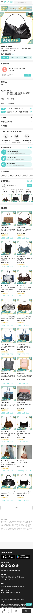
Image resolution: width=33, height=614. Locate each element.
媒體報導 (18, 592)
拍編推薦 (12, 592)
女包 (8, 99)
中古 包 (23, 529)
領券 (27, 75)
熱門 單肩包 (17, 528)
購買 (26, 611)
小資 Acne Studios (19, 525)
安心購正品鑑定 (5, 592)
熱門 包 (18, 529)
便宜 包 (9, 529)
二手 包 (5, 529)
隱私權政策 (21, 586)
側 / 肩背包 (17, 577)
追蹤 (29, 185)
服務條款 (14, 586)
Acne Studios (10, 103)
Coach (2, 579)
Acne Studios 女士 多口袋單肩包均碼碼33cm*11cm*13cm (14, 521)
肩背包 (12, 99)
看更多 (16, 507)
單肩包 (26, 522)
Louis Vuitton (12, 579)
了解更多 (29, 147)
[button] (5, 191)
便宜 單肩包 (4, 528)
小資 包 (14, 529)
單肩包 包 (23, 524)
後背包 (24, 175)
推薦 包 (27, 529)
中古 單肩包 (23, 528)
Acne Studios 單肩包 (6, 524)
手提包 (10, 175)
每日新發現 (4, 577)
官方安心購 (11, 577)
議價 (16, 611)
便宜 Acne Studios (10, 525)
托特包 (17, 175)
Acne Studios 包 (16, 524)
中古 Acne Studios (10, 527)
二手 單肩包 (28, 527)
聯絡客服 (9, 586)
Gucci (6, 579)
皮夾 (22, 577)
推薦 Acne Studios (19, 527)
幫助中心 (3, 586)
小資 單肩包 (10, 528)
